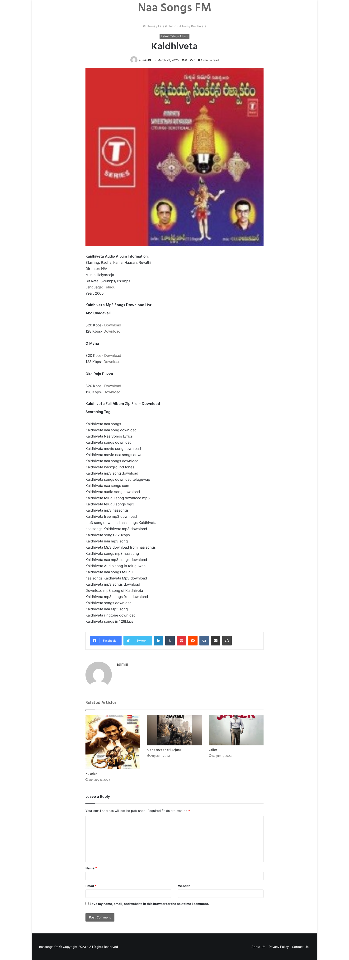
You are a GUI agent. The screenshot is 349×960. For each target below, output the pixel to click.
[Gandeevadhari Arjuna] (174, 730)
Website (184, 886)
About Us (258, 947)
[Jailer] (236, 730)
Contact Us (300, 947)
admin (143, 60)
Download (112, 325)
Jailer (213, 750)
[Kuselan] (112, 742)
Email (90, 886)
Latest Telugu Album (173, 26)
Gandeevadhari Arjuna (164, 750)
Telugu (109, 287)
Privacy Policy (279, 947)
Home (151, 26)
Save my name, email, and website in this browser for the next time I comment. (149, 904)
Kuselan (91, 774)
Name (91, 868)
